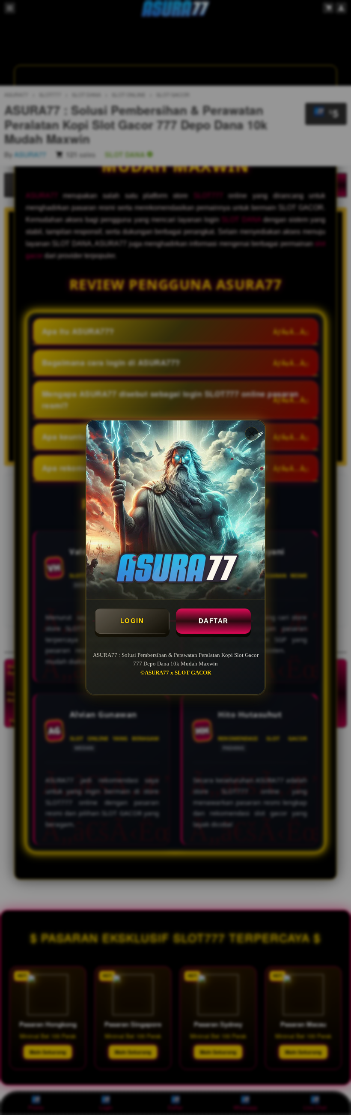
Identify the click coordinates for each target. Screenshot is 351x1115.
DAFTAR (214, 620)
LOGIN (132, 620)
